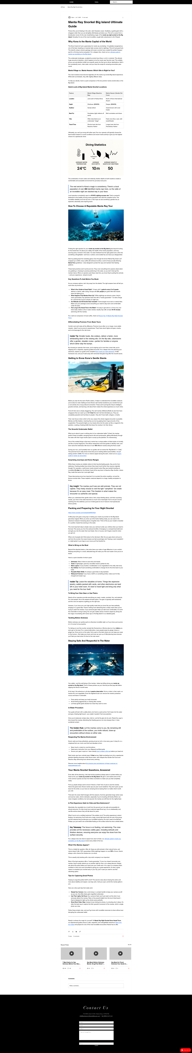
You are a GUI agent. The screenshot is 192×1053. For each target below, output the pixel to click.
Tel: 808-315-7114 (107, 1016)
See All (129, 944)
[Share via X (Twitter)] (72, 931)
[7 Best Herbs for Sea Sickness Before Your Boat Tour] (71, 953)
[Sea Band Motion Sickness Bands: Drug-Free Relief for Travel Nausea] (96, 953)
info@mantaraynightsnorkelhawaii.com (90, 1016)
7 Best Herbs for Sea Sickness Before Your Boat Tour (71, 963)
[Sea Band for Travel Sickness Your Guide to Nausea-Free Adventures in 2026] (120, 953)
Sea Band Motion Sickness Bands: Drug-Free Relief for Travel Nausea (96, 963)
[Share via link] (80, 931)
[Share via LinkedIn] (76, 931)
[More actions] (123, 17)
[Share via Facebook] (69, 931)
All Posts (63, 7)
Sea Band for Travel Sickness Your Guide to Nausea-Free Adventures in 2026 (120, 963)
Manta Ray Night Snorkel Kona (75, 7)
